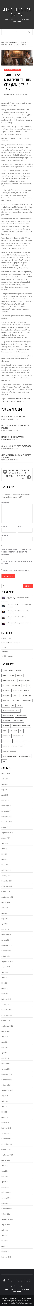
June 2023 (4, 978)
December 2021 (6, 1074)
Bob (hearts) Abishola (9, 680)
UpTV (4, 761)
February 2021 (6, 1128)
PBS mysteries (7, 741)
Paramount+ (13, 731)
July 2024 (4, 908)
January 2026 (5, 811)
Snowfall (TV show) (17, 746)
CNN (24, 685)
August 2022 (5, 1031)
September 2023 (7, 961)
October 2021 (5, 1085)
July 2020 (4, 1166)
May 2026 (4, 790)
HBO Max (19, 706)
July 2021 (4, 1101)
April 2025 (4, 859)
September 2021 (7, 1090)
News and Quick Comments (12, 69)
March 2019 (5, 1252)
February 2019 (6, 1257)
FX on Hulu (6, 700)
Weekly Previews (7, 656)
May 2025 (4, 854)
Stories (3, 647)
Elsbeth (15, 695)
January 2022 (5, 1069)
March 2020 (5, 1187)
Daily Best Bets (6, 638)
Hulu (17, 711)
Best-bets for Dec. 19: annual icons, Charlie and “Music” (18, 471)
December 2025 (6, 816)
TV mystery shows (24, 756)
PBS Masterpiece (18, 736)
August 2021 (5, 1096)
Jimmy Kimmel (7, 721)
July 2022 (4, 1037)
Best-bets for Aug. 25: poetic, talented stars (16, 617)
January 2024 (5, 940)
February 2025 (6, 870)
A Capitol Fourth (8, 670)
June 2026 (4, 784)
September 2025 (7, 833)
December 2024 (6, 881)
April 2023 (4, 988)
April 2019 (4, 1246)
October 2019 (5, 1214)
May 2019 (4, 1241)
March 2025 (5, 865)
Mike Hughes (10, 94)
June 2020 (4, 1171)
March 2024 (5, 929)
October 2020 (5, 1149)
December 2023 (6, 945)
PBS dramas (6, 736)
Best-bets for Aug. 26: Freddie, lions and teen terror (18, 611)
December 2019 (6, 1203)
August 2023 (5, 967)
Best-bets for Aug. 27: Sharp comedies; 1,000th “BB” (19, 605)
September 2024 (7, 897)
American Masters (8, 675)
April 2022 (4, 1053)
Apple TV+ (19, 675)
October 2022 (5, 1021)
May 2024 (4, 919)
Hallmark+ (6, 706)
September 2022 (7, 1026)
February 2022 (6, 1064)
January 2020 (5, 1198)
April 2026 (4, 795)
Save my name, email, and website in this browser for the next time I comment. (16, 552)
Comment (5, 502)
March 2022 (5, 1058)
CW (29, 685)
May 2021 (4, 1112)
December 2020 (6, 1139)
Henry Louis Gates (8, 711)
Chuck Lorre (16, 685)
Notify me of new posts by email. (16, 571)
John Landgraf (18, 721)
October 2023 (5, 956)
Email (21, 526)
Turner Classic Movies (9, 756)
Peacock (16, 741)
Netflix (5, 731)
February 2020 (6, 1192)
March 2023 (5, 994)
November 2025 (6, 822)
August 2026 (5, 773)
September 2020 (7, 1155)
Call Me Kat (6, 685)
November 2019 (6, 1209)
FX (30, 695)
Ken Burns (6, 726)
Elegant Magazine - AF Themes (19, 1301)
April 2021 (4, 1117)
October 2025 (5, 827)
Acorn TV (19, 670)
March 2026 (5, 800)
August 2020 (5, 1160)
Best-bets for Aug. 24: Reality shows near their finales (19, 623)
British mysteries (24, 680)
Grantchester (26, 700)
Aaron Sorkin (10, 399)
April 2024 (4, 924)
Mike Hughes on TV (17, 12)
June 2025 (4, 849)
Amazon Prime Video (22, 399)
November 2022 (6, 1015)
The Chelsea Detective (9, 751)
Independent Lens (8, 716)
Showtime (6, 746)
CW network (6, 690)
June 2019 (4, 1235)
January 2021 (5, 1133)
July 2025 (4, 843)
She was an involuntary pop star (13, 417)
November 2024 (6, 886)
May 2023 (4, 983)
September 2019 (7, 1219)
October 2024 (5, 892)
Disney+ (26, 690)
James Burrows (21, 716)
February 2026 (6, 806)
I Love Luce (20, 401)
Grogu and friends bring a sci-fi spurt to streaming (16, 456)
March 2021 (5, 1123)
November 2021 (6, 1080)
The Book (4, 652)
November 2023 (6, 951)
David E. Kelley (17, 690)
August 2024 (5, 902)
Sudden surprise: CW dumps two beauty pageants (15, 427)
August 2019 (5, 1225)
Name (4, 526)
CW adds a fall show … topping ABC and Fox (16, 446)
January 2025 (5, 876)
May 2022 (4, 1047)
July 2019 (4, 1230)
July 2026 (4, 779)
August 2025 (5, 838)
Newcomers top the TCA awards (12, 437)
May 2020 (4, 1176)
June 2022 (4, 1042)
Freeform (24, 695)
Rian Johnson (26, 741)
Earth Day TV (6, 695)
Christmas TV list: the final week (16, 477)
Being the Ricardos (8, 401)
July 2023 (4, 972)
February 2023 (6, 999)
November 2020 (6, 1144)
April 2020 (4, 1182)
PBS (21, 731)
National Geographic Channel (21, 726)
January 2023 (5, 1004)
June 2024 (4, 913)
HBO (13, 706)
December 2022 (6, 1010)
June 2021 (4, 1106)
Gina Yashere (16, 700)
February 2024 (6, 935)
